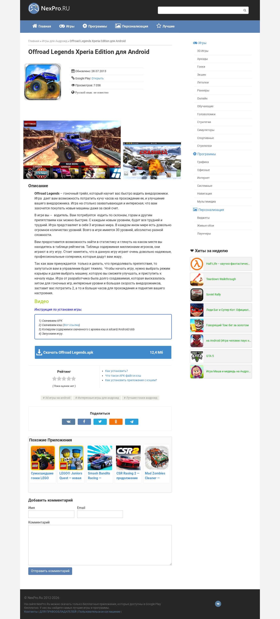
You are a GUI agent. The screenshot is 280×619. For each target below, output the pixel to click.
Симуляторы (205, 130)
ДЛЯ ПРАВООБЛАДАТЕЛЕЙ (58, 611)
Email (81, 508)
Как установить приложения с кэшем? (131, 380)
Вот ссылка (71, 325)
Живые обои (205, 225)
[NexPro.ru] (48, 16)
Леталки (203, 82)
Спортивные (205, 138)
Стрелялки (204, 146)
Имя (31, 508)
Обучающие (205, 106)
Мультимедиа (206, 201)
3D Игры (202, 51)
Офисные (203, 170)
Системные (204, 186)
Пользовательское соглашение (99, 611)
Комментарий (39, 522)
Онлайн (202, 98)
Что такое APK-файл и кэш (123, 375)
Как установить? (116, 371)
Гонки (201, 66)
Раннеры (203, 90)
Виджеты (203, 218)
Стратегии (204, 122)
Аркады (202, 59)
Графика (203, 162)
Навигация (204, 193)
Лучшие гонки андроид (141, 398)
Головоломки (206, 114)
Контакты (31, 611)
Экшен (201, 74)
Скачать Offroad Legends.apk (103, 352)
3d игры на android (57, 398)
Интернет (203, 178)
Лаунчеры (204, 233)
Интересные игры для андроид (98, 398)
